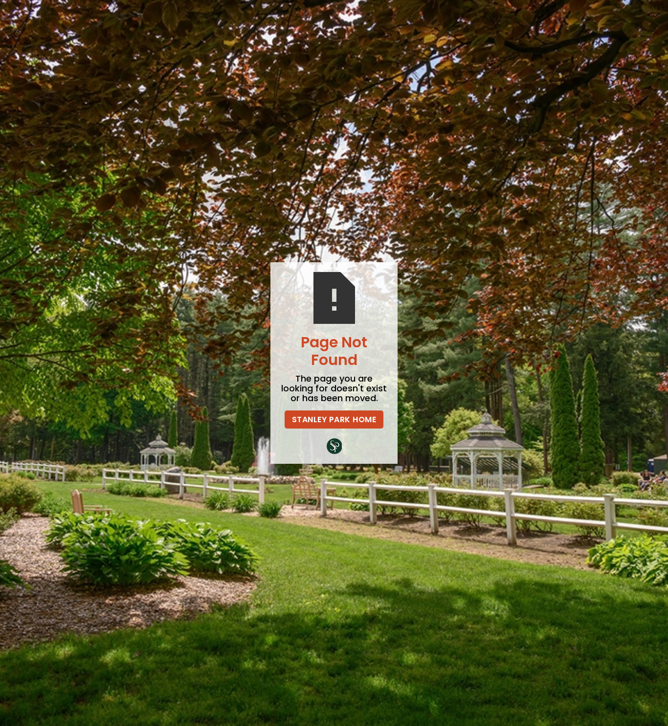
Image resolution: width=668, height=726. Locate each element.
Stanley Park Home (334, 419)
